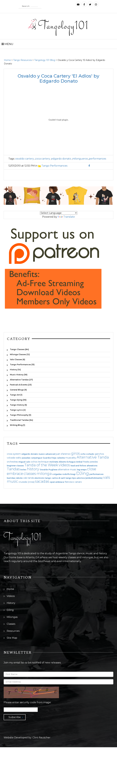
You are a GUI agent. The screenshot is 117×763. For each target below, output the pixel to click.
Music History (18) (18, 374)
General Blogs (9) (18, 390)
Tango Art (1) (16, 395)
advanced (50, 454)
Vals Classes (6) (17, 359)
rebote (19, 478)
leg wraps (82, 470)
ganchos (99, 454)
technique (43, 461)
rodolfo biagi (69, 474)
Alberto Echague (67, 462)
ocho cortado (87, 454)
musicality (70, 458)
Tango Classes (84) (19, 349)
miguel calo (24, 462)
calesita (61, 458)
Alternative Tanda (93, 457)
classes (30, 473)
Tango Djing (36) (18, 400)
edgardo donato (61, 158)
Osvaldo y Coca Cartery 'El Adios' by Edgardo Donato (58, 78)
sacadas (42, 481)
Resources (13, 630)
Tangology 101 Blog (44, 60)
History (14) (15, 369)
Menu (8, 44)
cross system (14, 454)
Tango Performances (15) (22, 364)
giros (75, 453)
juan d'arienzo (63, 454)
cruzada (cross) (26, 482)
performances (97, 158)
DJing (82, 473)
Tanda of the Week (41, 465)
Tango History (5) (18, 405)
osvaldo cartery (24, 158)
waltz (18, 458)
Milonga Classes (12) (20, 354)
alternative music (67, 469)
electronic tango (42, 478)
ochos (34, 461)
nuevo (42, 454)
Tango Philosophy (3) (20, 415)
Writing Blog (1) (17, 425)
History (11, 602)
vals (106, 477)
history (33, 469)
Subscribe (15, 717)
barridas (11, 478)
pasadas (26, 458)
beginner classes (15, 466)
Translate (69, 216)
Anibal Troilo (82, 462)
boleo (23, 470)
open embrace (57, 482)
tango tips (71, 478)
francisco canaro (73, 482)
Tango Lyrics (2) (18, 410)
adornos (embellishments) (89, 478)
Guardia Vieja (49, 458)
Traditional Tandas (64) (21, 420)
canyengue (36, 458)
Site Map (12, 637)
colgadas (57, 474)
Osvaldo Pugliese (48, 470)
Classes (11, 623)
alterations (92, 466)
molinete (53, 462)
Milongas (12, 617)
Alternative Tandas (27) (21, 380)
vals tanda (28, 478)
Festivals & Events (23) (21, 385)
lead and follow (78, 466)
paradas (94, 461)
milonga (44, 473)
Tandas (13, 469)
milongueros (80, 158)
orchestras (12, 461)
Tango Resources (22, 60)
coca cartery (42, 158)
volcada (11, 458)
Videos (11, 596)
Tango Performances (54, 165)
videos (64, 465)
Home (7, 60)
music (12, 481)
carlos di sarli (58, 478)
